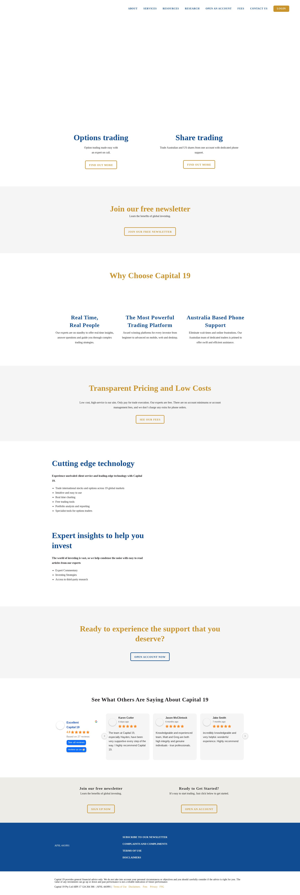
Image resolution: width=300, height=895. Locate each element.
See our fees (150, 419)
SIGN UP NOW (101, 809)
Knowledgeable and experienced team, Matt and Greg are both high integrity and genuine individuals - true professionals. (174, 739)
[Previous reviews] (104, 736)
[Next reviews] (245, 736)
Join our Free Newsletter (150, 231)
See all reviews (76, 742)
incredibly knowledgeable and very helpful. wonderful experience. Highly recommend (220, 737)
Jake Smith (219, 717)
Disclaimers (132, 857)
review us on (75, 749)
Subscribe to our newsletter (145, 837)
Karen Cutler (126, 717)
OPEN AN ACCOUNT (199, 809)
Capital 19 (73, 727)
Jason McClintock (176, 717)
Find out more (101, 165)
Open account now (150, 657)
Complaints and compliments (145, 844)
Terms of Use (132, 850)
